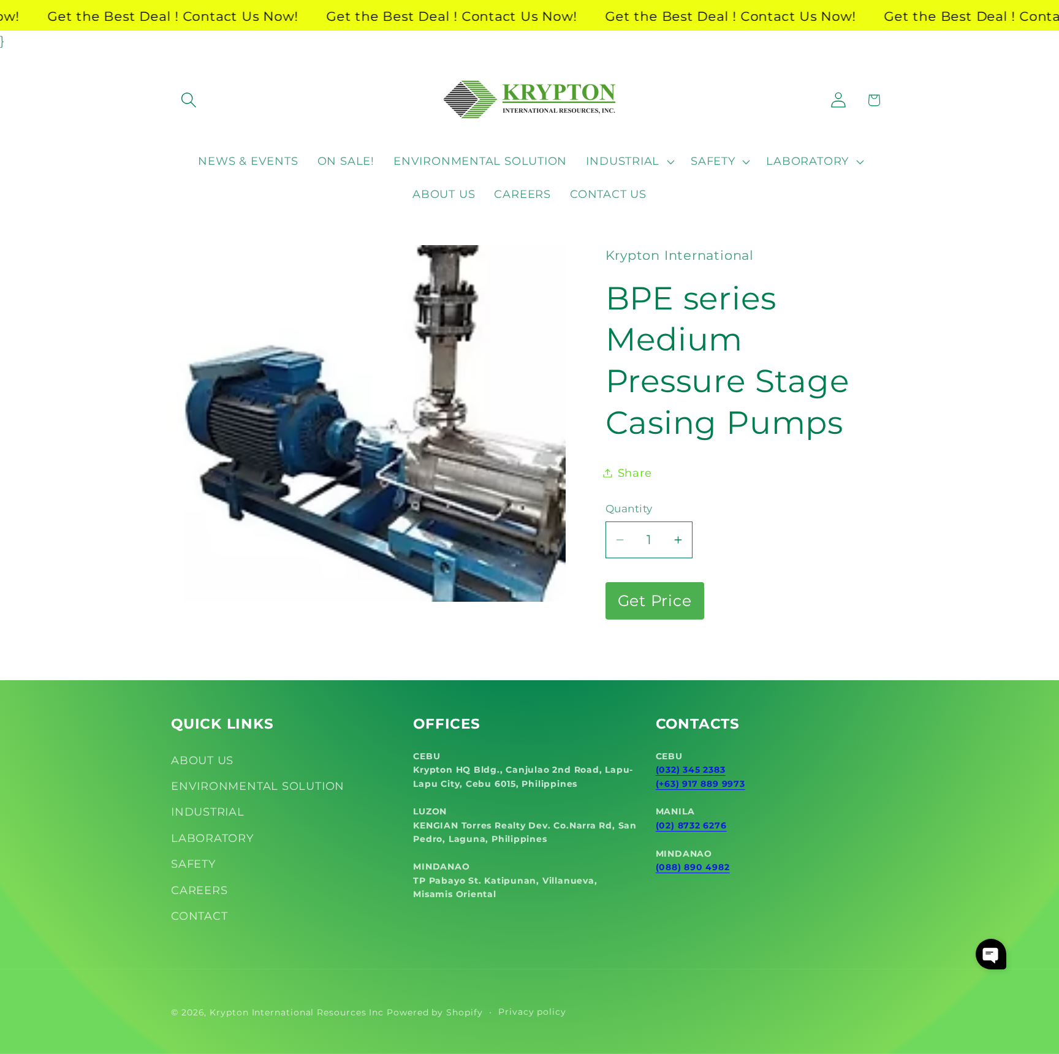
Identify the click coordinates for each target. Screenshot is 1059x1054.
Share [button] (635, 473)
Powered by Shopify (434, 1012)
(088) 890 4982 (693, 867)
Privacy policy (532, 1011)
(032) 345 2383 (691, 770)
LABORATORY (212, 838)
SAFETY (193, 864)
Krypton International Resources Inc (297, 1012)
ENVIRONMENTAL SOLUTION (257, 786)
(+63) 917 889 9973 (700, 784)
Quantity (629, 509)
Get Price (655, 600)
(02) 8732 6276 (691, 825)
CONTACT (199, 916)
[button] (188, 100)
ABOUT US (202, 760)
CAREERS (199, 890)
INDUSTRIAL (208, 812)
